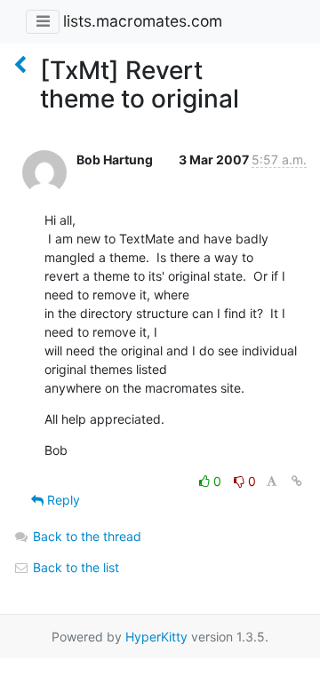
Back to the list (74, 567)
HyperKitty (156, 636)
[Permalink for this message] (297, 481)
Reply (62, 499)
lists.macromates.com (142, 21)
